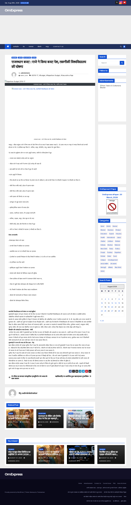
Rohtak (103, 256)
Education (104, 233)
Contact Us (58, 46)
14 (116, 303)
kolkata (117, 241)
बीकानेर (39, 46)
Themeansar (41, 492)
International (111, 237)
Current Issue (107, 483)
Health (103, 237)
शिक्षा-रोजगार (118, 267)
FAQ (114, 483)
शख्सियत (110, 267)
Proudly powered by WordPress (14, 492)
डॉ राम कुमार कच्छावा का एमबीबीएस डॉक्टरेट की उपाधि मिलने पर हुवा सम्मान (85, 492)
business (110, 230)
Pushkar (109, 252)
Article (108, 226)
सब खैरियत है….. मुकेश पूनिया (119, 501)
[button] (121, 47)
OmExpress (14, 10)
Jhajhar (103, 241)
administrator (25, 73)
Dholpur (118, 230)
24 (102, 311)
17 (102, 307)
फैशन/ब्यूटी (103, 267)
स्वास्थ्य (102, 271)
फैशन (125, 496)
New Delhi (104, 248)
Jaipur (20, 57)
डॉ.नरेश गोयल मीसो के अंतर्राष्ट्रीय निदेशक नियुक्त (115, 492)
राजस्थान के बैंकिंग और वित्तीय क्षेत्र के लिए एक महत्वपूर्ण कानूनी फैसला (49, 418)
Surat (115, 256)
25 (105, 311)
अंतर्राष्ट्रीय (16, 46)
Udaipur (103, 260)
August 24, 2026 (107, 458)
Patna (111, 248)
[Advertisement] (65, 29)
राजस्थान (31, 46)
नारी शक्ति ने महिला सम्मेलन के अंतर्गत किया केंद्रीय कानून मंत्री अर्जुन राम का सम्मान (103, 496)
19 (109, 307)
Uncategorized (112, 260)
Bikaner (14, 57)
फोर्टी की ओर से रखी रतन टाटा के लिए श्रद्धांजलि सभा (99, 501)
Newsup (32, 492)
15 (119, 303)
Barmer (115, 226)
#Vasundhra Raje (67, 75)
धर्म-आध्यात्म (113, 263)
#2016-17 (35, 75)
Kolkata (103, 245)
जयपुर (47, 46)
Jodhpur (110, 241)
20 (112, 307)
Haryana (118, 233)
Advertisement (88, 483)
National (117, 245)
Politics (117, 248)
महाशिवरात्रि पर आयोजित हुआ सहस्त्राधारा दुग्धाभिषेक (72, 376)
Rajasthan (27, 57)
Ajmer (102, 226)
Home (80, 483)
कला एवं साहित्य (104, 263)
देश (24, 46)
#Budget (42, 75)
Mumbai (110, 245)
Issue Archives (121, 483)
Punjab (103, 252)
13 (112, 303)
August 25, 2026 (46, 458)
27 (112, 311)
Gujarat (111, 233)
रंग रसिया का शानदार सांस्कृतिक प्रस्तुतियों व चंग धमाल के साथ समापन (29, 377)
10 (102, 303)
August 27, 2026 (16, 458)
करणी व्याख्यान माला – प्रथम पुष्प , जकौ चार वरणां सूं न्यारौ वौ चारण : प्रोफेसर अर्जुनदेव (106, 487)
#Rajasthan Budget (53, 75)
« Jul (102, 321)
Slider (34, 57)
